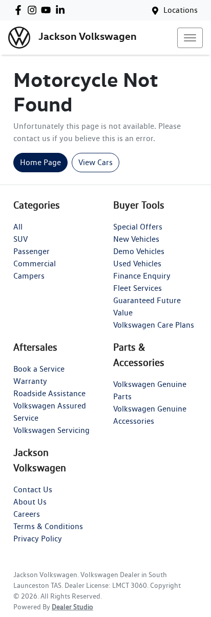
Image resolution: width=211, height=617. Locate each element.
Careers (26, 514)
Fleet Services (137, 288)
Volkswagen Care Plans (153, 325)
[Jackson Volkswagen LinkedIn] (62, 10)
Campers (29, 276)
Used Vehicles (137, 263)
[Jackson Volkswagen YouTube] (48, 10)
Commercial (34, 263)
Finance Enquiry (142, 276)
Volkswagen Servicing (51, 430)
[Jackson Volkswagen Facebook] (20, 10)
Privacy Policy (37, 538)
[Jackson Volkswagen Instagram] (34, 10)
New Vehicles (136, 239)
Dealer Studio (72, 607)
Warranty (30, 381)
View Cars (95, 162)
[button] (190, 38)
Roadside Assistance (49, 393)
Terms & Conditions (48, 526)
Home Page (40, 162)
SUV (20, 239)
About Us (30, 502)
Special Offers (137, 227)
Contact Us (32, 489)
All (18, 227)
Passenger (31, 251)
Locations (180, 10)
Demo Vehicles (138, 251)
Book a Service (39, 369)
